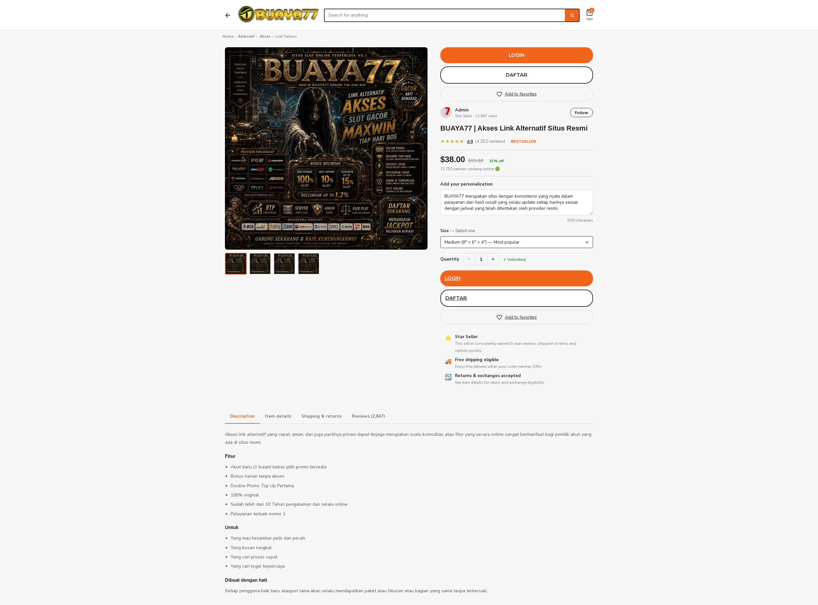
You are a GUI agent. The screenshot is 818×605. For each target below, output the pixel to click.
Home (227, 36)
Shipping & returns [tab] (321, 416)
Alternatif (246, 36)
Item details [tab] (278, 416)
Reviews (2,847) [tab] (368, 416)
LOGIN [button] (516, 55)
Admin (462, 110)
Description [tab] (242, 416)
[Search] (572, 15)
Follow (581, 112)
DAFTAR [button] (516, 75)
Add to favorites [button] (521, 94)
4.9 (470, 142)
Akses (265, 36)
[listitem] (236, 264)
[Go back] (227, 15)
